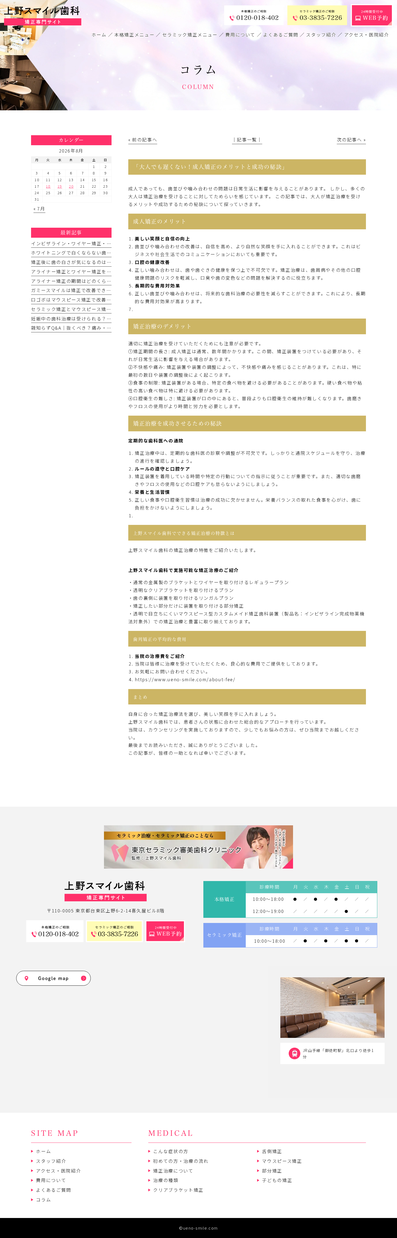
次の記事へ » (351, 139)
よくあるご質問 (53, 1190)
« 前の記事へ (142, 139)
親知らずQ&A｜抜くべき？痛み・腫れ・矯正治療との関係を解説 (104, 328)
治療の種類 (165, 1180)
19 (60, 186)
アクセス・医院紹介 (58, 1170)
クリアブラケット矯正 (178, 1190)
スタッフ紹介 (51, 1161)
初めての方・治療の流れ (180, 1161)
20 (71, 186)
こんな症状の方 (171, 1151)
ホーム (43, 1151)
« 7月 (39, 208)
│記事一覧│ (247, 139)
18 (48, 186)
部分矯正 (272, 1170)
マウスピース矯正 (282, 1161)
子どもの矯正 (277, 1180)
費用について (51, 1180)
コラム (43, 1199)
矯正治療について (173, 1170)
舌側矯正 (272, 1151)
